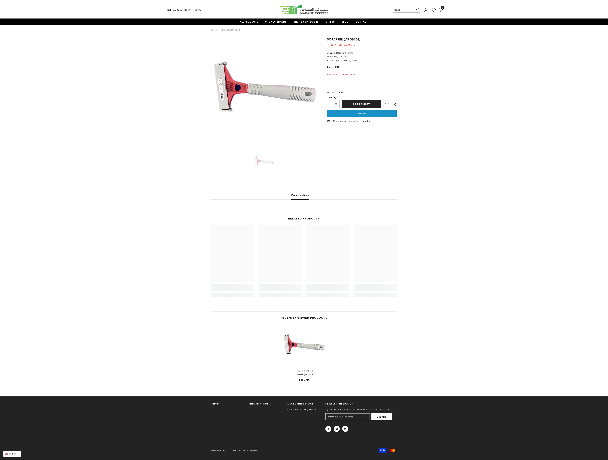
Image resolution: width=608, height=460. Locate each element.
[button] (12, 454)
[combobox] (403, 10)
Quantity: (332, 97)
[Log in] (426, 10)
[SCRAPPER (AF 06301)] (304, 345)
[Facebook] (328, 429)
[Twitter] (345, 429)
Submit (381, 416)
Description (300, 195)
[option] (264, 90)
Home (214, 30)
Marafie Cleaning (345, 53)
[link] (232, 289)
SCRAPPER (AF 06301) (304, 374)
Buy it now (361, 113)
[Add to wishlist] (387, 104)
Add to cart (361, 104)
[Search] (406, 10)
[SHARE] (394, 104)
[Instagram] (337, 429)
